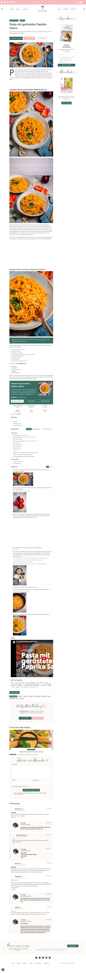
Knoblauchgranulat (19, 441)
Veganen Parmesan (17, 461)
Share (26, 718)
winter (22, 698)
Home (12, 8)
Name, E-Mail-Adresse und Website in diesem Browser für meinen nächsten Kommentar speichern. (30, 794)
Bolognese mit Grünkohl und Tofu (20, 361)
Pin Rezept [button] (32, 401)
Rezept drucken (18, 401)
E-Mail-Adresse (35, 780)
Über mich (66, 8)
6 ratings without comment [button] (30, 754)
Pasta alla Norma (15, 359)
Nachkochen (12, 377)
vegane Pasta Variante (32, 375)
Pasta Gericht (16, 237)
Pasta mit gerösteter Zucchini (18, 349)
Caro (21, 823)
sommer (12, 698)
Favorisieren (42, 38)
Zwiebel (11, 228)
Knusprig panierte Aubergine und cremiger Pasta (23, 354)
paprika (44, 696)
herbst (31, 696)
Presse (31, 963)
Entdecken (25, 8)
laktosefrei (37, 696)
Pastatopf (15, 421)
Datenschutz (38, 963)
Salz (16, 450)
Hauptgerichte (14, 20)
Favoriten (76, 2)
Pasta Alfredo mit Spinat (17, 353)
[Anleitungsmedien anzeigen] (47, 467)
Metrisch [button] (29, 429)
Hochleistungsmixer (17, 425)
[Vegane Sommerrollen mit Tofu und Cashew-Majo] (31, 740)
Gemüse (23, 74)
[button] (11, 397)
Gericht (28, 226)
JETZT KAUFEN (66, 103)
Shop (59, 8)
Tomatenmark (18, 448)
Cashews (18, 234)
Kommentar (46, 401)
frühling (25, 696)
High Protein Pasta (16, 357)
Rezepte (18, 8)
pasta (48, 696)
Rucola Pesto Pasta (16, 351)
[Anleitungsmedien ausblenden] (50, 467)
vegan (17, 698)
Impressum (46, 963)
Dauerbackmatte (17, 423)
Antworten (49, 808)
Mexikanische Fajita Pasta (17, 356)
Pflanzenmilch (12, 234)
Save (38, 718)
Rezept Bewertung (16, 786)
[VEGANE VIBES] (42, 8)
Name (13, 780)
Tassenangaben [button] (36, 429)
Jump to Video (30, 38)
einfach (20, 696)
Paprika (25, 69)
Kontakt (73, 8)
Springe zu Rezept (17, 38)
